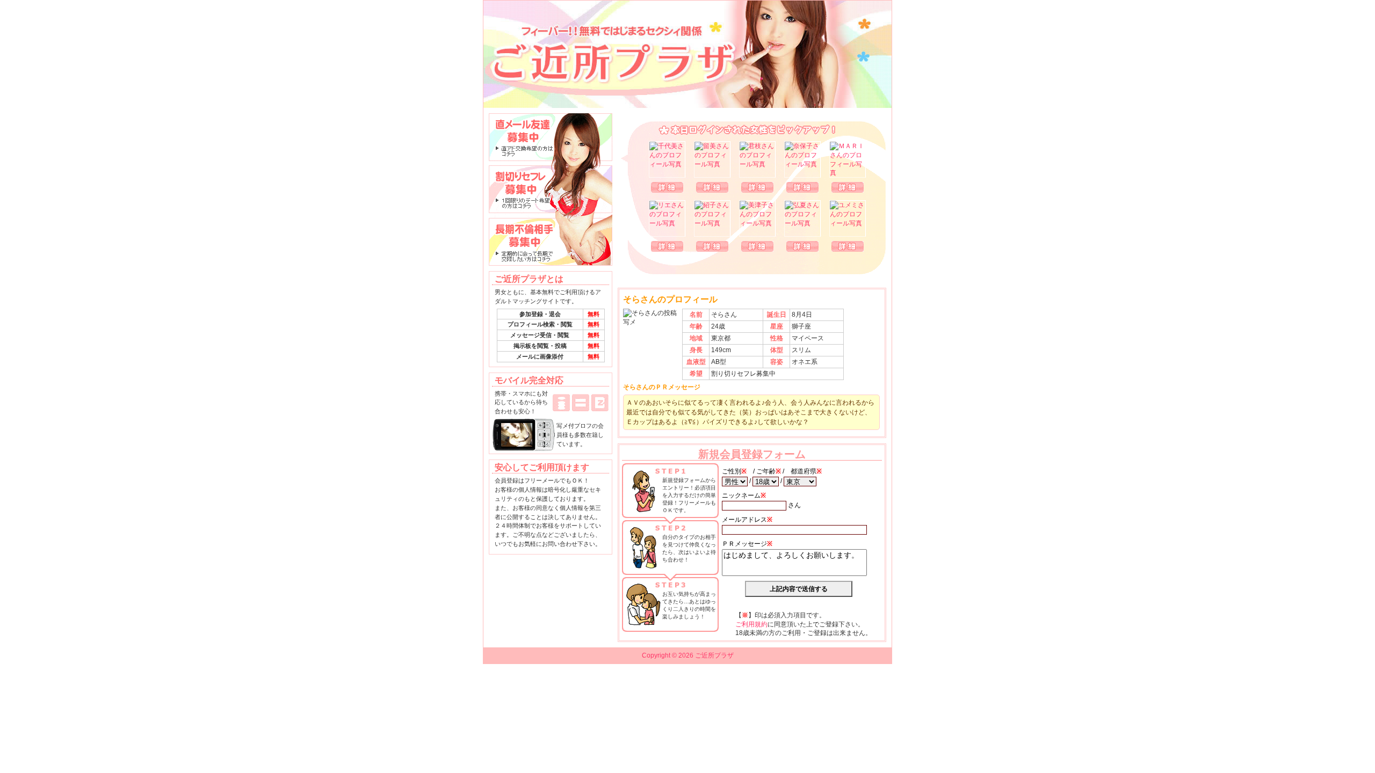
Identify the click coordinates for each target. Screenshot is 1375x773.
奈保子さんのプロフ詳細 (802, 187)
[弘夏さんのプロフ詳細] (802, 218)
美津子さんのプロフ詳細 (757, 246)
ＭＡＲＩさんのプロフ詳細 (847, 187)
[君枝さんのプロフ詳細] (757, 159)
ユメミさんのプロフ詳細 (847, 246)
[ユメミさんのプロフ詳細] (847, 218)
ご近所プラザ (687, 54)
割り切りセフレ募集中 (550, 189)
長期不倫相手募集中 (550, 242)
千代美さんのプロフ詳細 (667, 187)
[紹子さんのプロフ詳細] (712, 218)
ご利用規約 (751, 624)
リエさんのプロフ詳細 (667, 246)
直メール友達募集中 (550, 137)
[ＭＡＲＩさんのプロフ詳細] (847, 159)
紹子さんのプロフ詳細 (712, 246)
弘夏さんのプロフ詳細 (802, 246)
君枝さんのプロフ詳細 (757, 187)
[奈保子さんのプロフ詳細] (802, 159)
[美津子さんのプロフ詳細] (757, 218)
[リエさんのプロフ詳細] (667, 218)
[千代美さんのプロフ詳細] (667, 159)
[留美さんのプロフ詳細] (712, 159)
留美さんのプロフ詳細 (712, 187)
